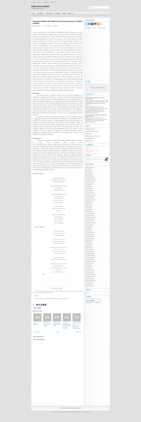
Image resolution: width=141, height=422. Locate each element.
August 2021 (88, 263)
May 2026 (87, 171)
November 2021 (89, 257)
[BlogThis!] (35, 308)
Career (63, 13)
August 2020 (88, 282)
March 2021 (88, 268)
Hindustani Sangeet (91, 131)
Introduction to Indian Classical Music (57, 324)
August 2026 (88, 167)
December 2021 (89, 255)
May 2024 (87, 207)
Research (46, 2)
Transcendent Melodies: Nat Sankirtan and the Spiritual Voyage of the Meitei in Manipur (57, 22)
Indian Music (89, 129)
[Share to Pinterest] (40, 308)
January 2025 (88, 192)
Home (34, 2)
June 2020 (88, 286)
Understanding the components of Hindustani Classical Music (77, 325)
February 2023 (89, 232)
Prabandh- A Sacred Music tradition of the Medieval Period (67, 325)
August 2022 (88, 240)
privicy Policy (49, 13)
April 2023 (88, 230)
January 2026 (88, 177)
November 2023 (89, 219)
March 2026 (88, 175)
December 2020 (89, 274)
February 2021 (89, 270)
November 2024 (89, 196)
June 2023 (88, 226)
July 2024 (87, 203)
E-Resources (40, 13)
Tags (94, 28)
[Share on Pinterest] (43, 305)
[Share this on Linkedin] (45, 305)
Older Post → (79, 332)
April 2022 (88, 247)
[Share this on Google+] (41, 305)
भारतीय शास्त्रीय (89, 138)
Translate (97, 302)
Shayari (88, 140)
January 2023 (88, 234)
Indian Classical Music (40, 6)
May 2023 (87, 228)
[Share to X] (37, 308)
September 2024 (89, 200)
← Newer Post (36, 332)
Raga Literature (36, 323)
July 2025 (87, 184)
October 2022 (88, 238)
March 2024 (88, 211)
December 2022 (89, 236)
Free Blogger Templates (84, 411)
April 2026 (88, 173)
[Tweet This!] (39, 305)
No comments (55, 26)
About (40, 2)
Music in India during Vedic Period (94, 107)
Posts (88, 148)
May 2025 (87, 186)
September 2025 (89, 180)
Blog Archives (102, 28)
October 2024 (88, 198)
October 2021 (88, 259)
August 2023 (88, 224)
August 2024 (88, 201)
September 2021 (89, 261)
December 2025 (89, 179)
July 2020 (87, 284)
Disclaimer (57, 13)
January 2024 (88, 215)
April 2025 (88, 188)
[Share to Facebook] (39, 308)
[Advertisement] (58, 391)
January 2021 (88, 272)
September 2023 (89, 222)
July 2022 (87, 242)
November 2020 (89, 276)
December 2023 (89, 217)
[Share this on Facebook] (37, 305)
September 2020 (89, 280)
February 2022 (89, 251)
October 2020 (89, 278)
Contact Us (71, 13)
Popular (88, 28)
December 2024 (89, 194)
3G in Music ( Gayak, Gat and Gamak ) (47, 324)
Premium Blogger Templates (66, 411)
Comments (90, 150)
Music (87, 133)
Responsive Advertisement (97, 87)
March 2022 (88, 249)
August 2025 (88, 182)
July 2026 (87, 169)
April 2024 (88, 209)
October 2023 (88, 221)
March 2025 (88, 190)
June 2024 (88, 205)
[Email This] (34, 308)
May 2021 (87, 266)
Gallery (53, 2)
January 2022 (88, 253)
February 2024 (89, 213)
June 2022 (88, 244)
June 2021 (88, 265)
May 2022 (87, 245)
